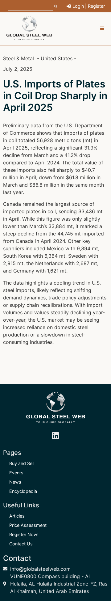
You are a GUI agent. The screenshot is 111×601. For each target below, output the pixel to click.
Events (16, 472)
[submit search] (56, 6)
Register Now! (24, 534)
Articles (17, 515)
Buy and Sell (21, 463)
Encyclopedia (23, 491)
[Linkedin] (55, 435)
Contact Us (21, 543)
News (15, 482)
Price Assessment (28, 525)
